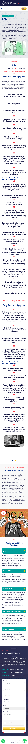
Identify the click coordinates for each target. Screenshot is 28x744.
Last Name (5, 687)
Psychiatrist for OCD (6, 23)
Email (4, 693)
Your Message (6, 711)
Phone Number (6, 699)
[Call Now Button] (3, 741)
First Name (5, 680)
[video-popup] (3, 513)
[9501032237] (18, 3)
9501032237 (22, 3)
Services (5, 705)
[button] (2, 8)
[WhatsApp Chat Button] (25, 741)
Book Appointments (14, 728)
